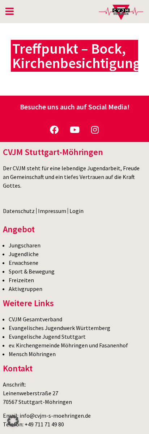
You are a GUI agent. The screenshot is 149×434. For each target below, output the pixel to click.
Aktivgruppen (25, 288)
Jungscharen (25, 245)
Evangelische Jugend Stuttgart (47, 336)
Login (76, 210)
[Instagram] (94, 129)
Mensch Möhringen (32, 354)
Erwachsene (23, 262)
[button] (13, 421)
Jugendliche (24, 254)
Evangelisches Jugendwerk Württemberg (59, 327)
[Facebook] (54, 129)
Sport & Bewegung (32, 271)
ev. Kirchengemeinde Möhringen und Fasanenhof (68, 345)
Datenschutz (19, 210)
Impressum (52, 210)
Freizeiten (21, 280)
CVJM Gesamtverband (35, 319)
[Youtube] (74, 129)
